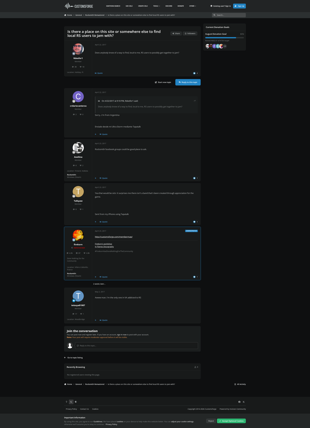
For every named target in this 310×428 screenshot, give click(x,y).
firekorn (78, 244)
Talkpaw (78, 200)
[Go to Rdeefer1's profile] (78, 49)
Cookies (95, 409)
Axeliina (78, 157)
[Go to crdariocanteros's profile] (78, 96)
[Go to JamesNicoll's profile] (211, 46)
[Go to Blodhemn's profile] (218, 46)
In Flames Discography (104, 246)
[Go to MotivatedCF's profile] (221, 46)
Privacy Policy (71, 409)
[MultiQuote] (95, 134)
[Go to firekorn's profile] (78, 235)
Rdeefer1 (78, 58)
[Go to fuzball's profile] (214, 46)
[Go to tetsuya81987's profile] (78, 296)
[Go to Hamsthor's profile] (207, 46)
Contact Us (84, 409)
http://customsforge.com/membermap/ (113, 236)
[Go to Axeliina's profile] (78, 147)
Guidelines (97, 421)
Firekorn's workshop (103, 244)
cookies (120, 421)
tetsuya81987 (78, 305)
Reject (211, 421)
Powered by (233, 409)
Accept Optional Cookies (233, 421)
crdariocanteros (78, 105)
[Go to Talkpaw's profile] (78, 191)
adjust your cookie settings (182, 421)
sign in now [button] (122, 334)
